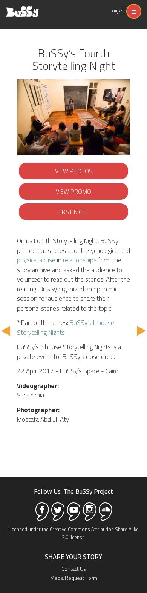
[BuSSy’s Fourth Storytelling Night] (73, 117)
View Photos (73, 171)
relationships (79, 260)
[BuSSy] (22, 8)
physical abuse (36, 260)
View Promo (73, 191)
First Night (74, 211)
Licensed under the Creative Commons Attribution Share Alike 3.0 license (73, 533)
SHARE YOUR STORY (73, 557)
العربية (118, 10)
